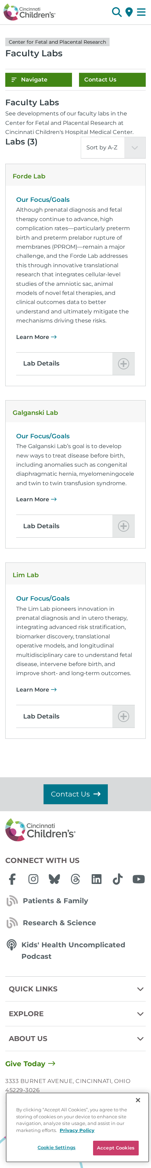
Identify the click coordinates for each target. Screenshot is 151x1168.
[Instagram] (33, 879)
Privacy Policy (77, 1130)
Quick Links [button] (33, 989)
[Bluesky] (54, 879)
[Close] (138, 1100)
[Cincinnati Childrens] (75, 830)
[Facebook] (12, 879)
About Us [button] (28, 1038)
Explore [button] (26, 1014)
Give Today (25, 1064)
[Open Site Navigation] (141, 12)
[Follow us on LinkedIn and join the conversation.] (97, 879)
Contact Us (100, 79)
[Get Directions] (129, 12)
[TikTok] (118, 879)
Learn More (32, 337)
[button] (117, 12)
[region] (77, 1127)
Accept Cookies (115, 1148)
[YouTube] (139, 879)
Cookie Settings (57, 1147)
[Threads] (75, 879)
